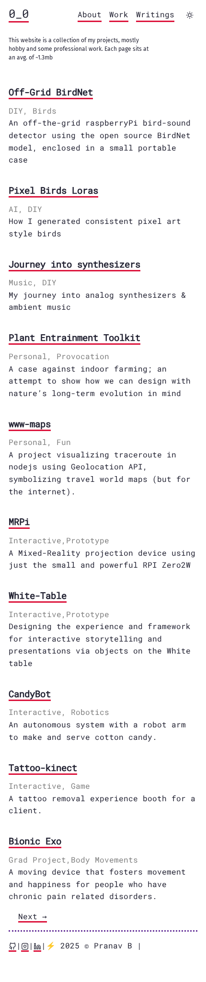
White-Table (38, 595)
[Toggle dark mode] (189, 15)
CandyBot (30, 694)
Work (118, 14)
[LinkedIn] (37, 946)
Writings (155, 14)
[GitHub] (12, 946)
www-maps (30, 424)
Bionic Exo (35, 841)
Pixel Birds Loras (53, 190)
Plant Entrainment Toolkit (74, 337)
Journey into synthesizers (74, 264)
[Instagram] (25, 946)
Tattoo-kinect (43, 767)
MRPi (19, 521)
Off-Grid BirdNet (51, 92)
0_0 (19, 13)
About (90, 14)
